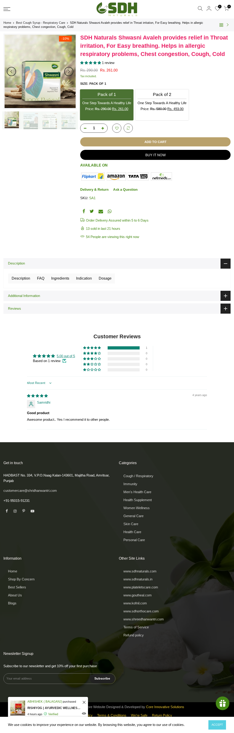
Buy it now (155, 155)
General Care (133, 516)
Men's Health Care (137, 492)
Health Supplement (137, 500)
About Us (15, 595)
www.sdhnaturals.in (137, 579)
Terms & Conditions (111, 715)
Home (7, 22)
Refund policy (133, 635)
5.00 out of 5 (66, 356)
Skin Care (130, 524)
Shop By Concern (21, 579)
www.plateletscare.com (140, 587)
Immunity (130, 484)
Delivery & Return (94, 189)
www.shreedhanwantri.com (143, 619)
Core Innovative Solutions (165, 707)
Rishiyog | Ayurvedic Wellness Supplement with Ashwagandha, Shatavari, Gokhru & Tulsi (54, 708)
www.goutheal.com (137, 595)
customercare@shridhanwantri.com (30, 490)
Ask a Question (125, 189)
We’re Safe (139, 715)
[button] (91, 63)
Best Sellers (17, 587)
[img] (37, 396)
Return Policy (162, 715)
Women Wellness (136, 508)
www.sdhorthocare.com (141, 611)
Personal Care (134, 540)
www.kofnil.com (135, 603)
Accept (217, 724)
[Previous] (11, 71)
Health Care (132, 532)
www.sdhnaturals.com (140, 571)
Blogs (12, 603)
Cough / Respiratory (138, 476)
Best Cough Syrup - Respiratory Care (40, 22)
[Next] (68, 71)
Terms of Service (136, 627)
